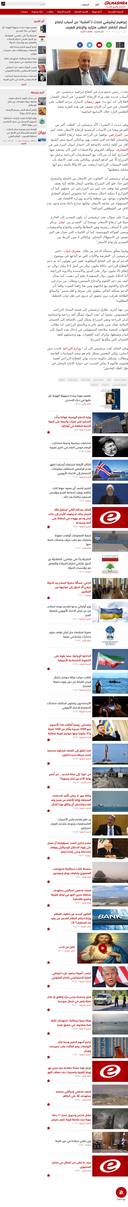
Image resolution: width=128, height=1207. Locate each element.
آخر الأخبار (39, 20)
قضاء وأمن (86, 403)
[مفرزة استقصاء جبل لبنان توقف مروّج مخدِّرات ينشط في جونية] (110, 635)
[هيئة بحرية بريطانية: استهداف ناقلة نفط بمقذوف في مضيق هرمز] (110, 1024)
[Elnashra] (116, 3)
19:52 (74, 1028)
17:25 (74, 1054)
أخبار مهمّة (97, 11)
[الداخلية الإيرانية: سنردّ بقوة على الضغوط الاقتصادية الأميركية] (110, 659)
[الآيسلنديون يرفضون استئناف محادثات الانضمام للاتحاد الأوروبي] (110, 706)
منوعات (24, 11)
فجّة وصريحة (37, 11)
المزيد (23, 84)
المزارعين (115, 134)
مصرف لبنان (72, 251)
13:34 (75, 663)
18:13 (77, 403)
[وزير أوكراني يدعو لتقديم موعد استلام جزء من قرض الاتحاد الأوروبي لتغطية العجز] (110, 612)
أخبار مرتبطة (37, 92)
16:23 (75, 711)
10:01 (74, 1004)
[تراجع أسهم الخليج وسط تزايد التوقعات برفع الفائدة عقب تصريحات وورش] (110, 1047)
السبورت (85, 4)
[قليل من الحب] (102, 948)
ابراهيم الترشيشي (119, 384)
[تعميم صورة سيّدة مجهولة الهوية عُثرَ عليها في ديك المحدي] (110, 399)
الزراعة (61, 379)
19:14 (77, 876)
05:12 (60, 950)
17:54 (80, 1144)
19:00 (75, 526)
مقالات (50, 11)
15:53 (75, 758)
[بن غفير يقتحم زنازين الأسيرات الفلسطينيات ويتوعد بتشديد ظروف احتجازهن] (110, 825)
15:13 (77, 547)
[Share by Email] (99, 45)
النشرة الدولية (63, 11)
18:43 (74, 981)
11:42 (75, 476)
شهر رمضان (93, 101)
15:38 (81, 451)
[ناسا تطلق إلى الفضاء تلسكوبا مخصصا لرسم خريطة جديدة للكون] (110, 754)
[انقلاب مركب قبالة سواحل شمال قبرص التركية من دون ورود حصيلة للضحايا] (110, 683)
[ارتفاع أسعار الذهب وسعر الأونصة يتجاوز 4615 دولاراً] (42, 111)
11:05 (75, 429)
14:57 (77, 902)
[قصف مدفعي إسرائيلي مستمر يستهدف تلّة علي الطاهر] (110, 1095)
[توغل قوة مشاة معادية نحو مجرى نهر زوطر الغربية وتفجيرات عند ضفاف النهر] (110, 1071)
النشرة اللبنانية (81, 11)
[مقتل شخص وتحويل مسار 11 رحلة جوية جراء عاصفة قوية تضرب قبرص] (110, 1118)
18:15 (81, 855)
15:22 (75, 618)
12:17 (81, 595)
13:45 (75, 831)
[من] (110, 777)
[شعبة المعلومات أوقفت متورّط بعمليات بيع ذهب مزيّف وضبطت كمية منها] (110, 541)
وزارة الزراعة (72, 348)
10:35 (77, 1099)
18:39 (77, 640)
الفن (97, 4)
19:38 (75, 808)
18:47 (81, 571)
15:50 (77, 1170)
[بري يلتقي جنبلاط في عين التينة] (110, 1142)
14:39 (75, 689)
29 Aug (76, 782)
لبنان (62, 222)
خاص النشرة (86, 782)
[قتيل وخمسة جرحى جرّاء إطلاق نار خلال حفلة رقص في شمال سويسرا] (110, 1000)
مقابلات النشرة (86, 31)
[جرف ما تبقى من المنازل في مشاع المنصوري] (110, 1165)
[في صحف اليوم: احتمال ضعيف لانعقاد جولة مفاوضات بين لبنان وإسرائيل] (42, 101)
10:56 (75, 737)
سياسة (88, 451)
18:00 (77, 1075)
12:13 (74, 1123)
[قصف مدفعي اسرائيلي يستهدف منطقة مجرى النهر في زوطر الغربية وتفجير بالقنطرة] (110, 895)
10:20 (81, 500)
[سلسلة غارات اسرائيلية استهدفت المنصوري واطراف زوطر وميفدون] (110, 872)
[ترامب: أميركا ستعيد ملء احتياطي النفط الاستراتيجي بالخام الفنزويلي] (110, 976)
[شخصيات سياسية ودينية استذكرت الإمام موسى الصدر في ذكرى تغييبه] (110, 446)
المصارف (122, 149)
